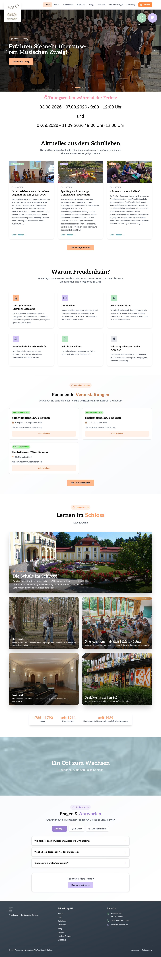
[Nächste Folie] (154, 50)
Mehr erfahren (44, 434)
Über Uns (81, 5)
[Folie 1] (72, 87)
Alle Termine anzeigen (80, 483)
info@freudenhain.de (119, 925)
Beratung (131, 5)
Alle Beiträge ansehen (80, 247)
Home (47, 5)
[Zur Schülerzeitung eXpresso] (152, 18)
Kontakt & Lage (116, 5)
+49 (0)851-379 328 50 (120, 921)
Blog (91, 5)
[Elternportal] (141, 18)
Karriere (101, 5)
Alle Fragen (59, 829)
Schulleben (68, 5)
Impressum (135, 950)
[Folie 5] (88, 87)
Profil (56, 5)
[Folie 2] (75, 87)
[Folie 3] (78, 87)
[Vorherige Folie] (6, 50)
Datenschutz (147, 950)
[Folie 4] (83, 87)
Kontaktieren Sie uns (80, 885)
